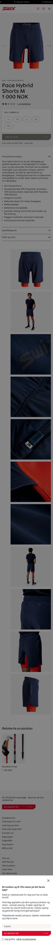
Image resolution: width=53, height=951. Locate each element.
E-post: (7, 926)
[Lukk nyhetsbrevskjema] (48, 880)
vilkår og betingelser (26, 939)
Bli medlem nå (11, 933)
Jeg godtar (20, 939)
